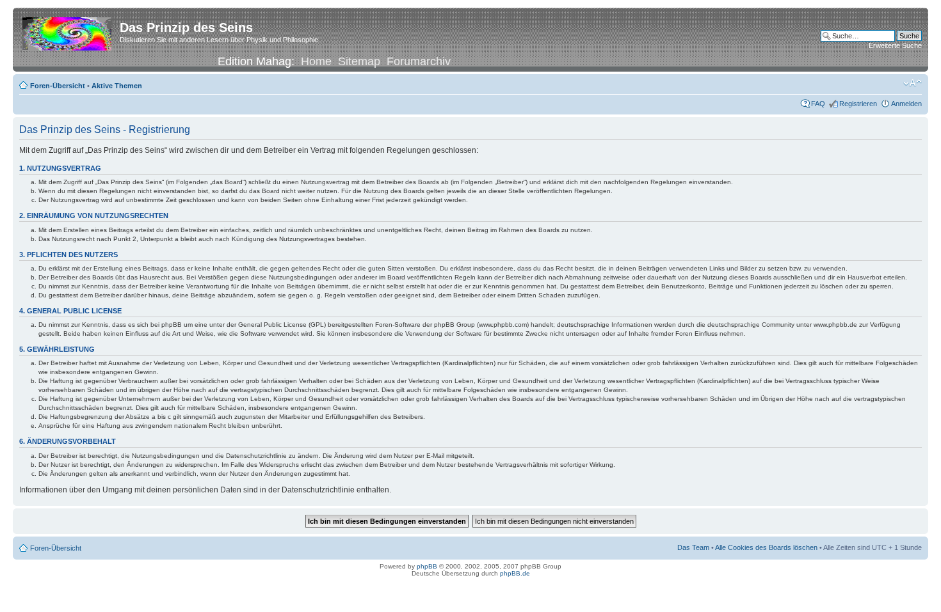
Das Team (693, 547)
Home (316, 61)
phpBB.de (515, 573)
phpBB (427, 566)
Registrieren (858, 103)
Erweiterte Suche (895, 45)
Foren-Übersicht (57, 86)
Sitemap (359, 61)
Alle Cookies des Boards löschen (766, 547)
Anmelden (906, 103)
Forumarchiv (419, 61)
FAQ (818, 103)
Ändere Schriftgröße (912, 83)
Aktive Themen (117, 86)
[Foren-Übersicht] (68, 31)
